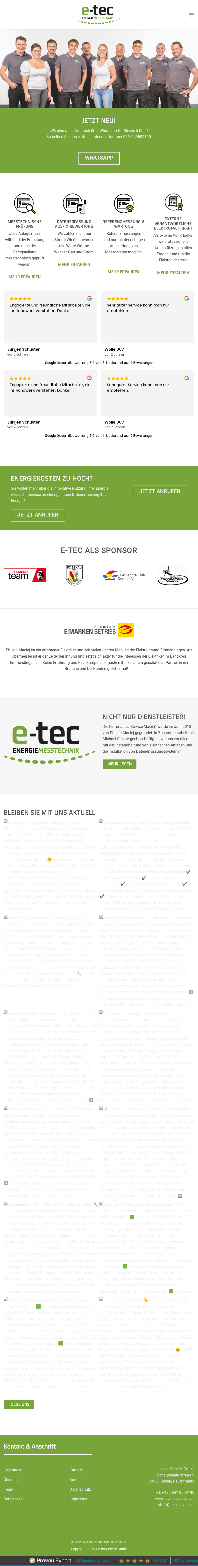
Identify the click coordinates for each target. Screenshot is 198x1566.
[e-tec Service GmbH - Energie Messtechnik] (99, 14)
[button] (191, 15)
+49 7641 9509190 (178, 1492)
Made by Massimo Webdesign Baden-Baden (99, 1542)
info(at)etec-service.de (175, 1505)
